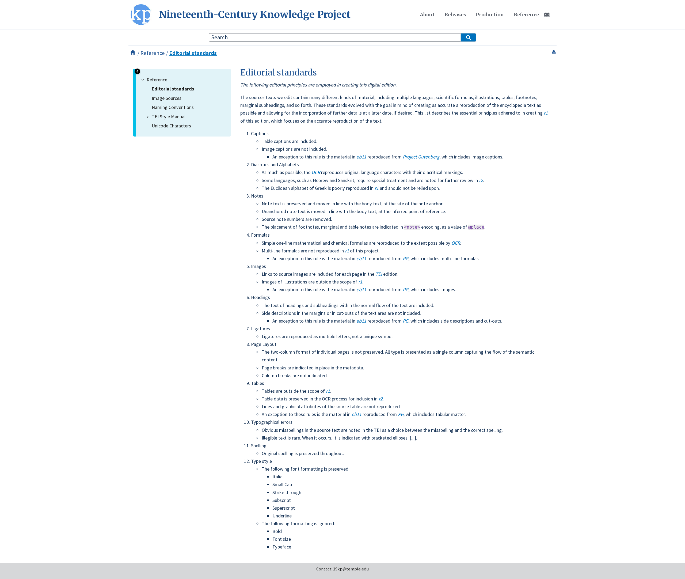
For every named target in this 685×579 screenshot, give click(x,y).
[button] (144, 79)
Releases (455, 15)
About (427, 15)
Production (490, 15)
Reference (526, 15)
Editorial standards (193, 53)
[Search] (468, 37)
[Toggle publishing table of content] (137, 71)
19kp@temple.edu (351, 569)
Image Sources (166, 98)
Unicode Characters (171, 126)
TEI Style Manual (168, 116)
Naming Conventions (173, 107)
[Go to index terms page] (550, 16)
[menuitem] (427, 14)
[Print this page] (554, 52)
